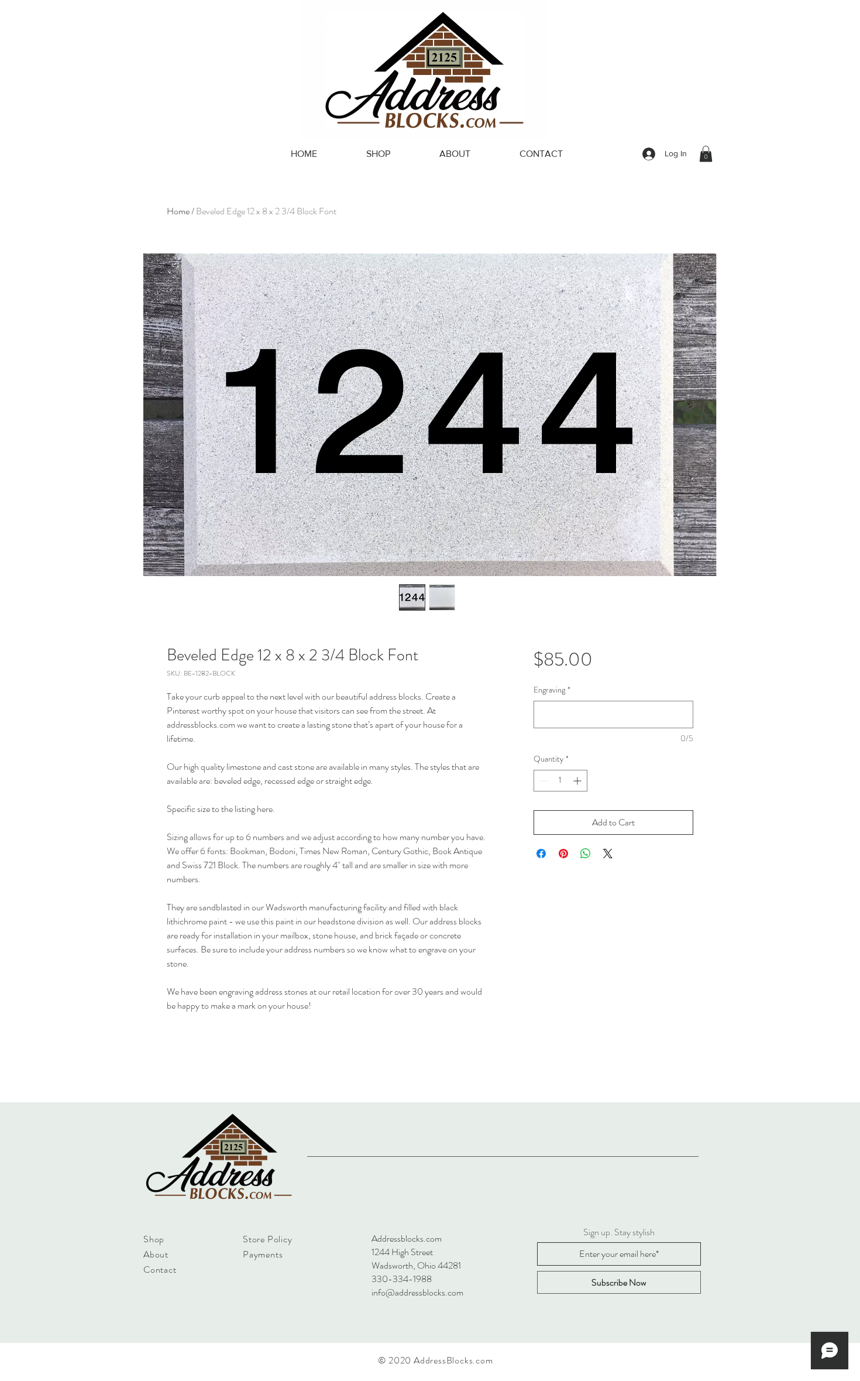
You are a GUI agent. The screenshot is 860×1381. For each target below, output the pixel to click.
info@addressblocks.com (417, 1292)
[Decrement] (542, 780)
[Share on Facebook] (541, 854)
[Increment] (578, 780)
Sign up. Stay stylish (619, 1232)
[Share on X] (608, 854)
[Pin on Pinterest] (563, 854)
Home (178, 211)
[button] (706, 154)
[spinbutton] (560, 780)
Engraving (552, 689)
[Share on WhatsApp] (586, 854)
